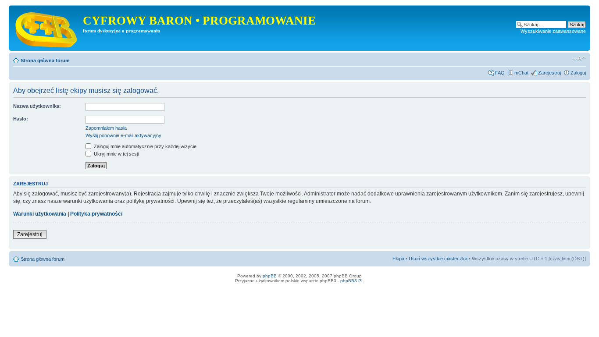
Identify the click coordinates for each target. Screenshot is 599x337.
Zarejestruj (549, 72)
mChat (521, 72)
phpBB (270, 275)
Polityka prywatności (96, 214)
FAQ (500, 72)
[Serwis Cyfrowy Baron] (47, 28)
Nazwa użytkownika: (37, 106)
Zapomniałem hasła (106, 128)
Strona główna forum (45, 60)
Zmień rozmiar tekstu (579, 59)
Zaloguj (578, 72)
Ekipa (398, 258)
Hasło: (20, 118)
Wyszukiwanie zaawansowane (553, 31)
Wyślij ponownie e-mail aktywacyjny (123, 135)
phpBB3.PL (352, 280)
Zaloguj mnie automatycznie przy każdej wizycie (144, 146)
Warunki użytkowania (39, 214)
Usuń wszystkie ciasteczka (438, 258)
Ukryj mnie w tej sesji (116, 153)
